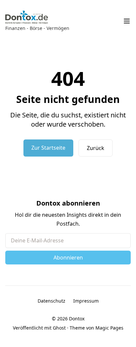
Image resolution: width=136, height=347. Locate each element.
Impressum (86, 301)
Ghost (59, 328)
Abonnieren (68, 257)
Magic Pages (109, 328)
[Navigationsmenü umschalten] (126, 21)
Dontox (77, 318)
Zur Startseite (48, 147)
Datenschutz (51, 301)
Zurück (95, 148)
